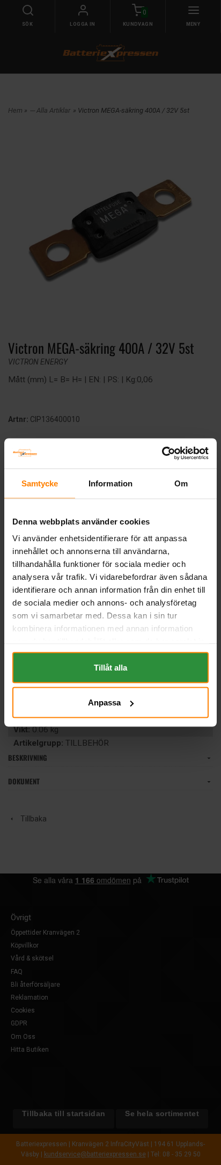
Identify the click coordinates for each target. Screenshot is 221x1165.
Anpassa (104, 702)
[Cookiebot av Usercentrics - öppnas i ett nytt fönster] (162, 454)
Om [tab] (181, 482)
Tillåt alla (110, 667)
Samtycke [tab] (39, 482)
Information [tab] (110, 482)
